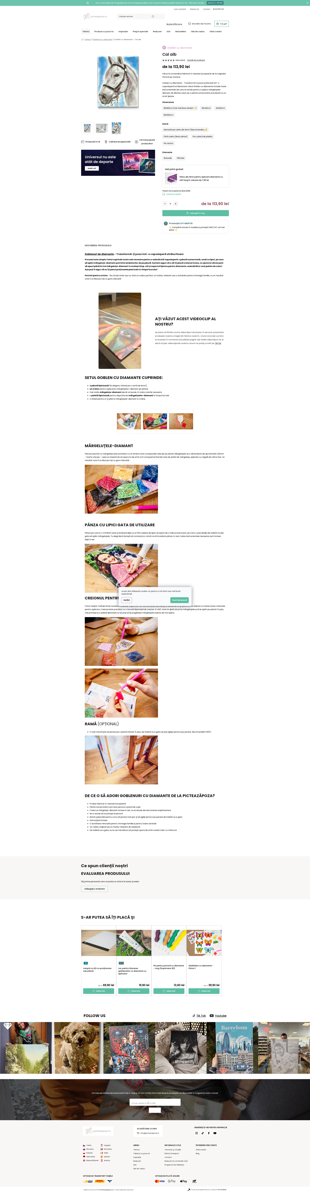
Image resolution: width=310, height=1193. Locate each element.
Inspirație (137, 1157)
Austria (107, 1160)
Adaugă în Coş (197, 213)
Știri (134, 1165)
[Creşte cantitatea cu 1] (175, 203)
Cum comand (180, 9)
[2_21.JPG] (155, 417)
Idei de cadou (139, 1168)
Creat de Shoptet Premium (200, 1190)
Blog (197, 1153)
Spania (107, 1156)
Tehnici (136, 1149)
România (108, 1149)
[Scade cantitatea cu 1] (164, 203)
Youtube (220, 1016)
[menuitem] (86, 32)
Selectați (100, 991)
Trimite (154, 1110)
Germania (90, 1156)
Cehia (88, 1145)
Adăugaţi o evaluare (94, 888)
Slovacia (89, 1149)
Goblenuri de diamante (99, 254)
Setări (127, 600)
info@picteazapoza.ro (149, 1133)
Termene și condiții (173, 1149)
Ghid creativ (201, 1149)
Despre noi (194, 9)
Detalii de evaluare (196, 60)
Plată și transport (172, 1153)
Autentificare (174, 24)
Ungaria (107, 1145)
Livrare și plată (174, 194)
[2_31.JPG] (181, 417)
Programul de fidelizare (174, 1165)
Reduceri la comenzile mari (176, 1161)
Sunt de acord (179, 600)
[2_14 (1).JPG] (129, 417)
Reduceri (137, 1161)
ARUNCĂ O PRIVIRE (215, 3)
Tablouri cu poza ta (141, 1153)
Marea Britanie (92, 1160)
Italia (106, 1153)
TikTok (218, 343)
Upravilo (218, 1190)
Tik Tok (201, 1016)
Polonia (89, 1153)
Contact (206, 9)
